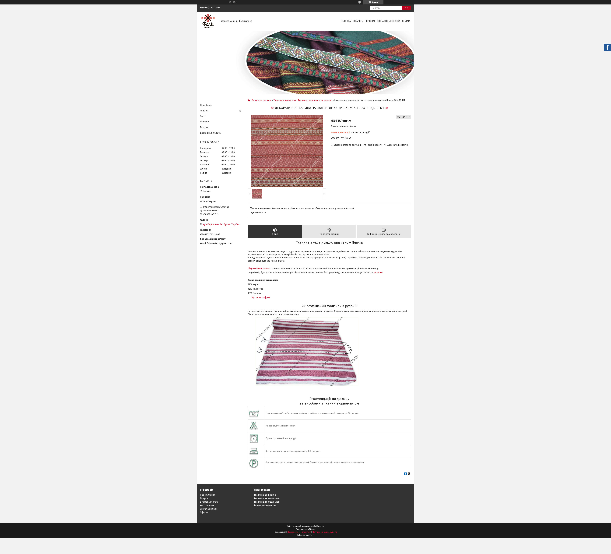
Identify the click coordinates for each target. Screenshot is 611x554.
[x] (409, 474)
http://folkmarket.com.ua (216, 207)
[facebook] (405, 474)
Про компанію (207, 495)
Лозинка (378, 272)
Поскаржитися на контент (299, 532)
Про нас (370, 21)
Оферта (204, 512)
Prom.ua (320, 526)
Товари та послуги (261, 100)
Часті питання (207, 505)
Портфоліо (206, 105)
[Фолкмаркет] (208, 21)
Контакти (382, 21)
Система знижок (208, 509)
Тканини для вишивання (266, 498)
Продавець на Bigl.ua (305, 529)
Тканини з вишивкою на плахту (314, 100)
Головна (346, 21)
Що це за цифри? (261, 297)
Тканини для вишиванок (266, 502)
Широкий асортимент (259, 268)
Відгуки (204, 127)
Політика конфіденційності (325, 532)
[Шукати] (406, 8)
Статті (203, 116)
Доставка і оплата (399, 21)
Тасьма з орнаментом (265, 505)
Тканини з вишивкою (285, 100)
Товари (356, 21)
